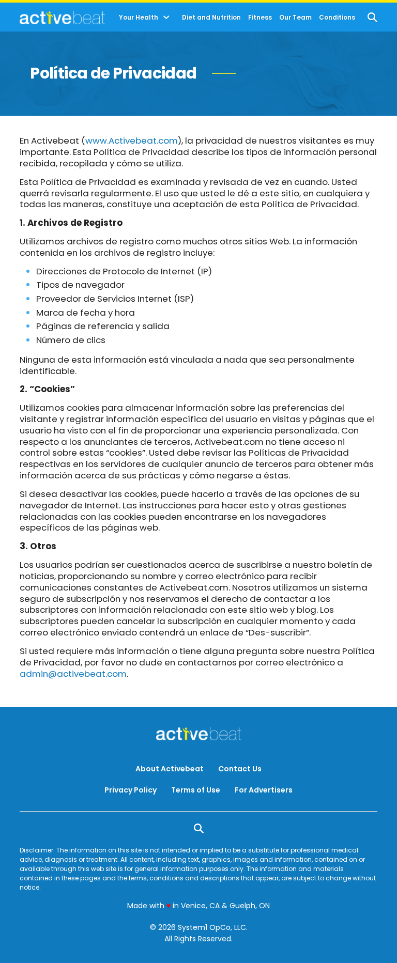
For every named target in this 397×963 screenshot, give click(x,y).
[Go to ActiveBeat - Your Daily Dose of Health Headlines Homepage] (62, 17)
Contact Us (240, 769)
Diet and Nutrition (211, 17)
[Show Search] (372, 17)
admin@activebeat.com (73, 673)
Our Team (295, 17)
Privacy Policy (130, 790)
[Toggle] (166, 17)
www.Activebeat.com (131, 140)
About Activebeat (169, 769)
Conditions (337, 17)
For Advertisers (264, 790)
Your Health (138, 17)
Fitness (260, 17)
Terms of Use (195, 790)
